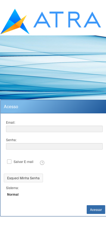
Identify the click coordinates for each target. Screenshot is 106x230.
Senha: (11, 139)
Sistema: (12, 187)
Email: (10, 122)
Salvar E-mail (23, 161)
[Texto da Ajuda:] (42, 162)
